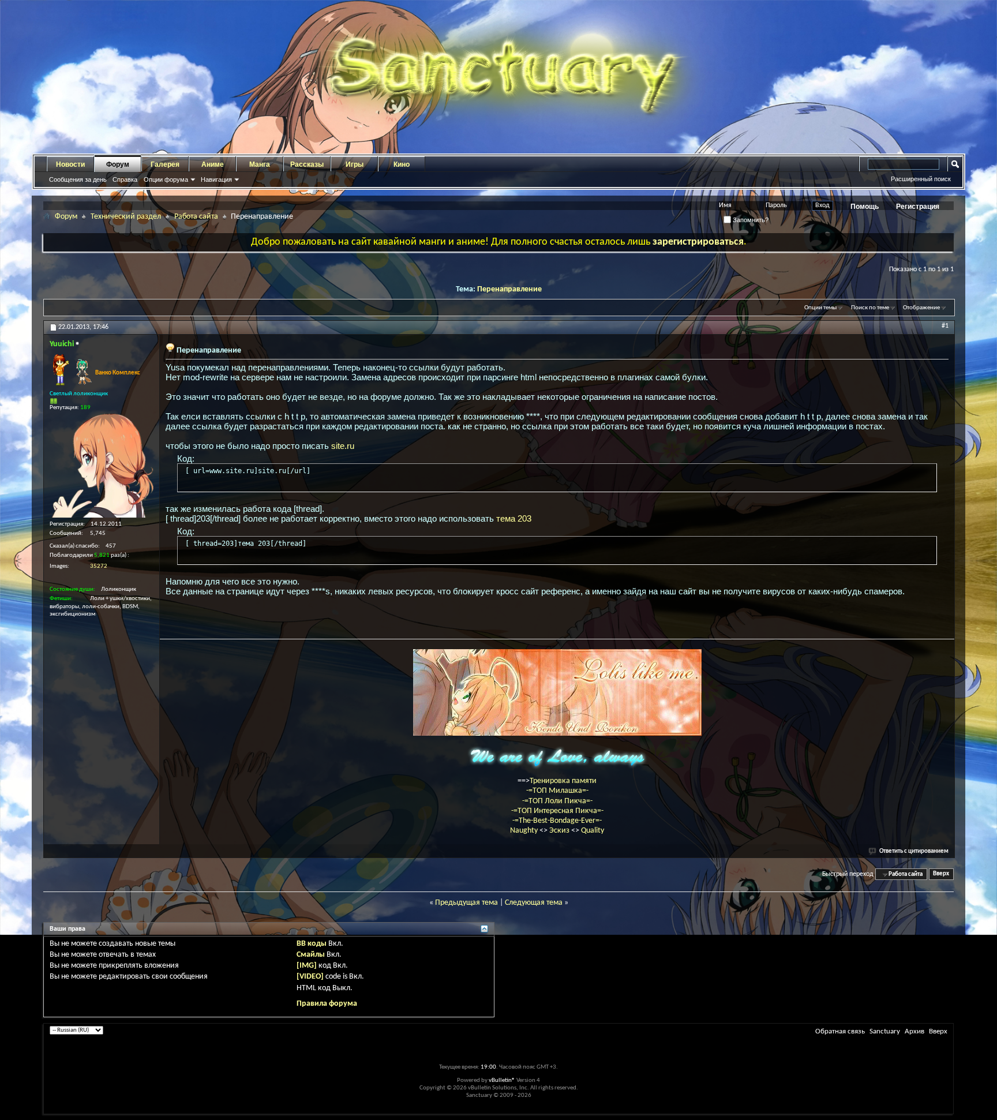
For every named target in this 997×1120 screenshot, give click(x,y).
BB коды (312, 943)
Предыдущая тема (466, 902)
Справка (125, 179)
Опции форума (166, 179)
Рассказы (307, 164)
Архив (914, 1031)
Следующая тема (534, 902)
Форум (117, 164)
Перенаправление (509, 289)
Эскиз (560, 830)
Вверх (941, 874)
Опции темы (820, 308)
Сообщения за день (78, 179)
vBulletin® (502, 1080)
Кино (401, 164)
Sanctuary (884, 1031)
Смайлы (311, 954)
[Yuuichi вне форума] (101, 466)
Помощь (864, 207)
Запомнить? (750, 219)
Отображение (921, 308)
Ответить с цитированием (914, 851)
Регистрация (917, 207)
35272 (98, 566)
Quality (592, 830)
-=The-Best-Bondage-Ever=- (557, 820)
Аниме (212, 164)
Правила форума (327, 1003)
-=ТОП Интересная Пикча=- (557, 811)
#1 (945, 326)
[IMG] (307, 965)
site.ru (342, 446)
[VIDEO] (310, 976)
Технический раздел (126, 216)
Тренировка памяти (563, 781)
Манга (259, 164)
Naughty (524, 830)
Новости (70, 164)
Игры (354, 164)
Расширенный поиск (921, 178)
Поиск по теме (870, 308)
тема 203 (513, 518)
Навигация (216, 179)
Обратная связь (840, 1031)
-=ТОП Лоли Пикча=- (557, 801)
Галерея (165, 164)
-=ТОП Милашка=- (557, 790)
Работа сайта (196, 216)
